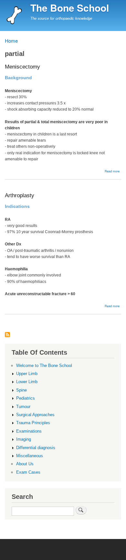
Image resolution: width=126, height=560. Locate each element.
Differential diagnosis (35, 447)
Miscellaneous (29, 455)
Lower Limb (26, 381)
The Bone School (69, 8)
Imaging (23, 439)
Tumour (23, 406)
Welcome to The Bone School (44, 365)
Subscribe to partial (7, 335)
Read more (112, 171)
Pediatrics (25, 398)
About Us (25, 463)
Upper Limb (26, 373)
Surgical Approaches (35, 414)
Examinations (29, 431)
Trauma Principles (33, 422)
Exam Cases (28, 472)
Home (11, 40)
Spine (21, 390)
